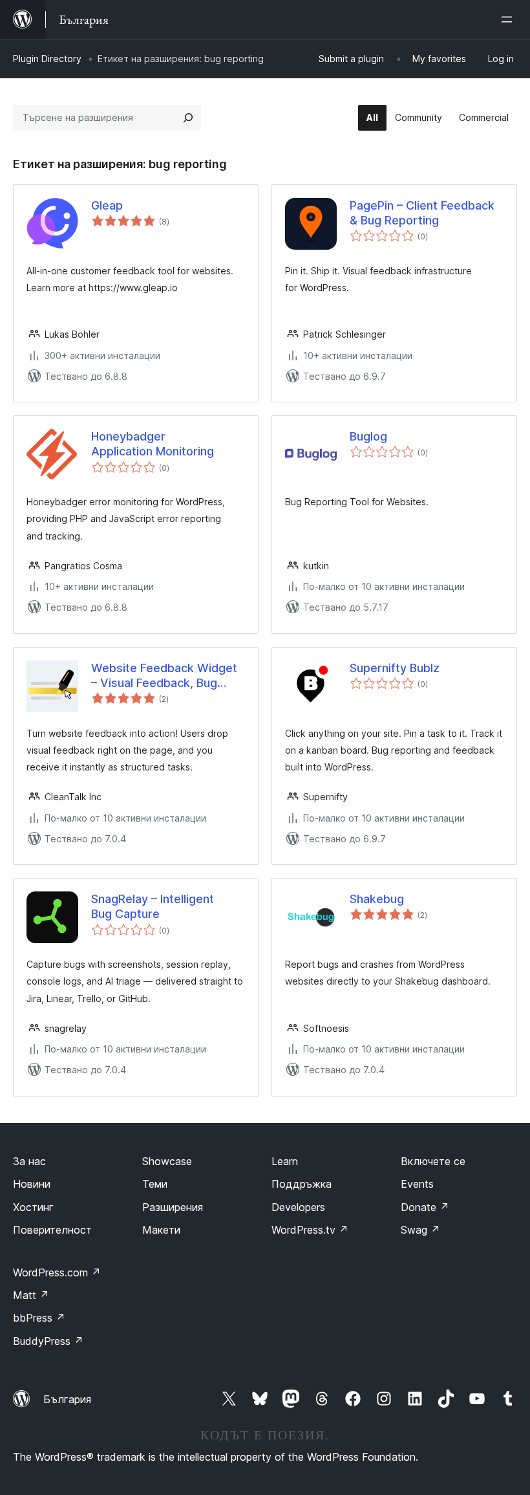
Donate (425, 1207)
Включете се (433, 1161)
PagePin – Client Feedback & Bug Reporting (422, 213)
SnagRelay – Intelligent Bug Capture (152, 906)
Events (417, 1183)
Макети (161, 1229)
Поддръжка (301, 1183)
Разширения (172, 1207)
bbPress (39, 1317)
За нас (29, 1161)
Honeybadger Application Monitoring (152, 444)
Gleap (107, 205)
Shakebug (377, 899)
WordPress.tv (309, 1229)
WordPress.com (57, 1272)
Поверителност (52, 1229)
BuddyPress (48, 1341)
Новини (31, 1183)
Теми (154, 1183)
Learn (284, 1161)
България (67, 1399)
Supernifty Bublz (395, 668)
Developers (298, 1207)
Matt (31, 1295)
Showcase (167, 1161)
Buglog (368, 436)
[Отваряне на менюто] (509, 19)
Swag (420, 1229)
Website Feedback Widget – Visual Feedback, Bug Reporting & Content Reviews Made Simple (164, 676)
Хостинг (33, 1207)
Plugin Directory (47, 58)
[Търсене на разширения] (188, 118)
